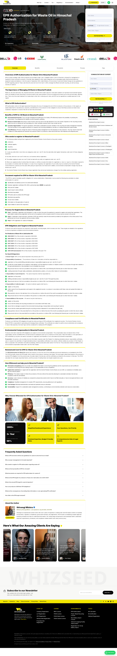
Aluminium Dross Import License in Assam (99, 139)
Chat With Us (107, 114)
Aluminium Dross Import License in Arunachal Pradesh (100, 135)
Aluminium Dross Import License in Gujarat (99, 164)
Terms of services (25, 601)
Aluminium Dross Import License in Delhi (98, 157)
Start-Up (39, 2)
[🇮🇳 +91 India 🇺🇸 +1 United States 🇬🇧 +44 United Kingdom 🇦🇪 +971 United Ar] (91, 25)
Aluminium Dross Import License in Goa (98, 160)
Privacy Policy (34, 601)
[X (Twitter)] (105, 601)
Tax (52, 2)
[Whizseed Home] (7, 2)
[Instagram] (113, 601)
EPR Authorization (76, 611)
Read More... (24, 619)
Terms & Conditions (40, 641)
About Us (5, 601)
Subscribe (107, 592)
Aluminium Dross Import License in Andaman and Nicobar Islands (100, 126)
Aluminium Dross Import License (96, 122)
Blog (18, 601)
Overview (15, 68)
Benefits (37, 68)
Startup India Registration (43, 618)
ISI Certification (92, 614)
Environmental (69, 2)
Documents (60, 68)
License (46, 2)
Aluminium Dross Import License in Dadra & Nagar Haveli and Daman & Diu (99, 153)
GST (14, 187)
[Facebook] (103, 601)
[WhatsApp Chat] (101, 601)
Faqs (103, 68)
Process (82, 68)
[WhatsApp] (108, 2)
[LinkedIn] (110, 601)
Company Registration (43, 611)
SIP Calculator (92, 611)
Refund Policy (43, 601)
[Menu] (112, 2)
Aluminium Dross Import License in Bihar (98, 143)
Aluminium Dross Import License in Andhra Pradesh (99, 131)
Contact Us (12, 601)
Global (77, 2)
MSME (41, 185)
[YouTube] (108, 601)
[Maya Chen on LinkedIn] (34, 507)
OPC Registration (41, 616)
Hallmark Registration (94, 616)
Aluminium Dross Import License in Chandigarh (100, 146)
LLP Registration (41, 614)
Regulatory (59, 2)
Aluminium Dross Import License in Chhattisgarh (100, 149)
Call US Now (96, 114)
